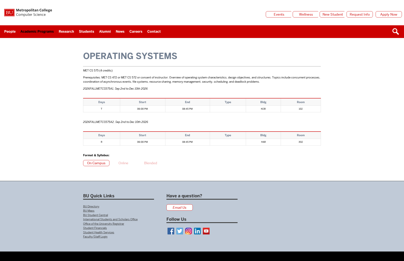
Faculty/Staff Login (95, 236)
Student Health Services (98, 232)
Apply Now (388, 14)
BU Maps (88, 211)
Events (279, 14)
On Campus (96, 163)
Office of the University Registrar (103, 224)
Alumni (105, 31)
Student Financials (95, 228)
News (120, 31)
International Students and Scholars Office (110, 219)
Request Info (360, 14)
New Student (333, 14)
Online (123, 163)
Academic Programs (37, 31)
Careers (135, 31)
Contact (154, 31)
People (10, 31)
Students (86, 31)
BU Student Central (95, 215)
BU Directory (91, 206)
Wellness (306, 14)
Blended (150, 163)
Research (66, 31)
